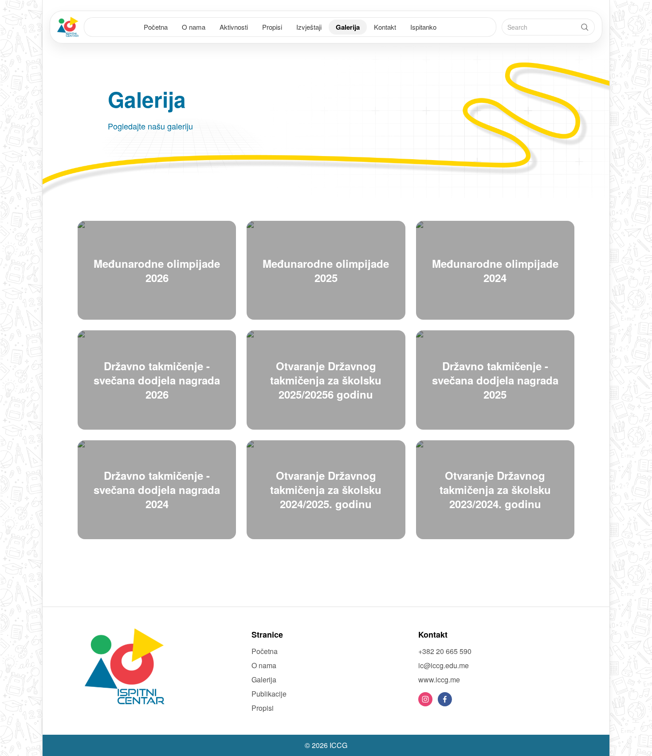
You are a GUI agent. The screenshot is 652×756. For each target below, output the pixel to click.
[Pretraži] (584, 27)
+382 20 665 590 (444, 651)
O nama (193, 26)
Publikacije (269, 694)
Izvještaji (309, 26)
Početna (156, 26)
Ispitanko (423, 26)
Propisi (272, 26)
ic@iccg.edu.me (443, 665)
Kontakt (385, 26)
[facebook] (445, 699)
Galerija (348, 27)
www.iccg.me (439, 679)
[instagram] (425, 699)
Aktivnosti (234, 26)
